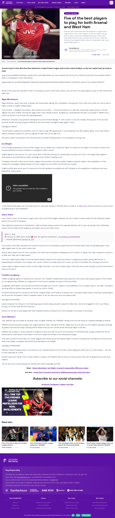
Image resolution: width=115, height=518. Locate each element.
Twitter (62, 384)
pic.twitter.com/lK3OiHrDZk (69, 237)
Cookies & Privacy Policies (43, 502)
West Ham (83, 206)
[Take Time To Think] (75, 490)
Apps (76, 2)
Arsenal (4, 75)
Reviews (68, 2)
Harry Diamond (74, 48)
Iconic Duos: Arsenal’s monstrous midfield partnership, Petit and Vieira (62, 372)
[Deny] (113, 515)
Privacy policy (86, 515)
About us (15, 502)
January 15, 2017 (28, 239)
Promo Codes (56, 2)
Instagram (54, 384)
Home (3, 61)
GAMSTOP (54, 480)
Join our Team (15, 508)
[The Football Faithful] (7, 2)
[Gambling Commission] (34, 490)
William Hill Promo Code (72, 502)
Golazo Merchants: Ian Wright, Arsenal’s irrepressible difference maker (60, 368)
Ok (73, 515)
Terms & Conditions (43, 505)
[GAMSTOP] (47, 490)
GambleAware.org (23, 477)
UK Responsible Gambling (43, 508)
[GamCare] (60, 490)
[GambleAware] (19, 490)
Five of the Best (71, 13)
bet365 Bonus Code (71, 505)
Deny (78, 515)
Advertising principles (73, 7)
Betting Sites (43, 2)
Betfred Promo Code (72, 508)
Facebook (45, 384)
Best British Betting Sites (100, 502)
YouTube (70, 384)
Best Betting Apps (100, 508)
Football (19, 2)
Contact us (15, 505)
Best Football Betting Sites (100, 505)
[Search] (111, 2)
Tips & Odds (31, 2)
